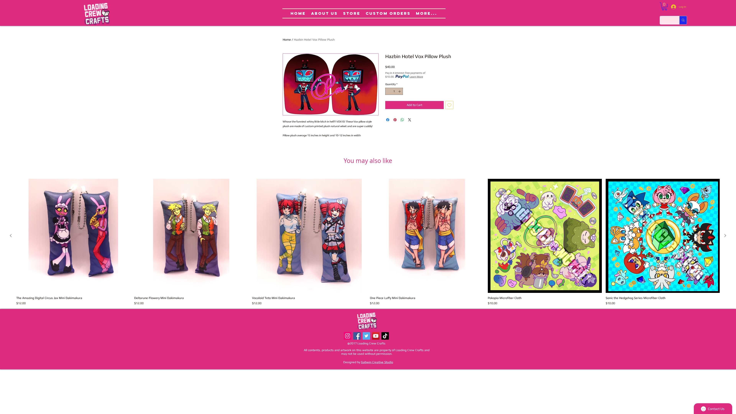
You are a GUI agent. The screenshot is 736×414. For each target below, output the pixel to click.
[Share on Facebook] (387, 119)
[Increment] (400, 91)
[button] (664, 6)
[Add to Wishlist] (449, 105)
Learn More (416, 76)
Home (287, 39)
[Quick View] (73, 236)
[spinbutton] (394, 91)
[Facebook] (357, 336)
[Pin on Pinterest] (395, 119)
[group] (368, 242)
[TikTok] (385, 336)
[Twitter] (366, 336)
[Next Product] (725, 235)
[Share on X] (409, 119)
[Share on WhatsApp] (402, 119)
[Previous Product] (10, 235)
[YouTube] (376, 336)
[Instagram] (347, 336)
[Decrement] (388, 91)
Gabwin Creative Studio (377, 362)
